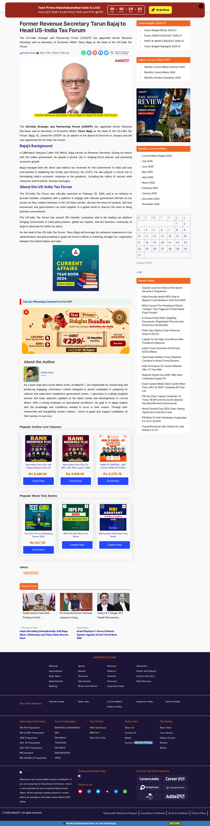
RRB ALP (94, 732)
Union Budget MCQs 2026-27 (160, 30)
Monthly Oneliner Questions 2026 (162, 77)
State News (55, 676)
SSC (57, 732)
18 (147, 242)
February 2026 (150, 188)
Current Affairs (114, 701)
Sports (81, 666)
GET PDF (175, 823)
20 (162, 242)
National (53, 666)
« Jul (139, 272)
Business (112, 666)
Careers (138, 742)
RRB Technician (98, 727)
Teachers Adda (56, 701)
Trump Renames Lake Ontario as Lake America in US (163, 428)
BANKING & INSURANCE (68, 727)
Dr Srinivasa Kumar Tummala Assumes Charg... (76, 615)
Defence (111, 671)
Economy (112, 681)
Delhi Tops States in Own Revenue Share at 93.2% (161, 332)
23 (185, 242)
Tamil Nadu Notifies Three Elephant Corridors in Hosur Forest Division (161, 359)
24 (139, 248)
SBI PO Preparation (30, 727)
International (55, 671)
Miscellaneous (144, 681)
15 (177, 236)
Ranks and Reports (146, 671)
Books (163, 748)
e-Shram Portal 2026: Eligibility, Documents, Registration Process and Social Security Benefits (162, 321)
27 (162, 248)
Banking (53, 686)
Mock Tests (165, 727)
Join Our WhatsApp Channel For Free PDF (47, 301)
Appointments (31, 573)
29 (177, 248)
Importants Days (115, 686)
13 (162, 236)
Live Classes (166, 732)
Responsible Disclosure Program (120, 813)
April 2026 (147, 177)
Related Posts (29, 586)
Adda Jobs (83, 701)
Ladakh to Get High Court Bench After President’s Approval (163, 341)
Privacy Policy (199, 813)
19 (154, 242)
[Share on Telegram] (89, 52)
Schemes (83, 676)
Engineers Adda (145, 701)
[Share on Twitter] (106, 52)
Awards (82, 671)
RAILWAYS (60, 738)
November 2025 (151, 204)
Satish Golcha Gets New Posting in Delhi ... (36, 615)
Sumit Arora (29, 52)
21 (169, 242)
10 (139, 236)
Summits (111, 676)
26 (154, 248)
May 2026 (147, 172)
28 (170, 248)
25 (147, 248)
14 (169, 236)
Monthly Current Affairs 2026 (159, 72)
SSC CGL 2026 (97, 738)
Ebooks (164, 742)
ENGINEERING (62, 753)
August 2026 (157, 156)
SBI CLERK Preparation (32, 732)
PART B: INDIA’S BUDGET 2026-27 (164, 41)
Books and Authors (87, 686)
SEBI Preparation (29, 738)
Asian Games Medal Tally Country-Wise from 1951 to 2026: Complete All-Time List (163, 387)
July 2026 (147, 161)
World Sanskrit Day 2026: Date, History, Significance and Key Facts (163, 410)
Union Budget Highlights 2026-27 (162, 46)
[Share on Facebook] (100, 52)
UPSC (58, 758)
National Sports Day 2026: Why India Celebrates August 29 (162, 377)
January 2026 (149, 193)
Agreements (84, 681)
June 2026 (148, 166)
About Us (129, 727)
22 (177, 242)
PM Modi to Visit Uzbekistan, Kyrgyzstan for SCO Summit (164, 419)
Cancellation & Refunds (153, 813)
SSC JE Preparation (30, 742)
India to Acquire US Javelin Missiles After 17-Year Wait (162, 368)
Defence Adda (114, 706)
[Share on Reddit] (95, 52)
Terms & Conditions (178, 813)
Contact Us (130, 732)
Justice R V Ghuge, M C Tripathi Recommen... (110, 615)
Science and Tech (146, 676)
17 (139, 242)
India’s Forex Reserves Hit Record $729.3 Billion (161, 350)
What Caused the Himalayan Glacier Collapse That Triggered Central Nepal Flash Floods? (163, 309)
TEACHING (60, 742)
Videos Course (167, 738)
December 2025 (151, 198)
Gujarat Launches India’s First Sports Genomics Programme (162, 289)
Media (128, 738)
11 (147, 236)
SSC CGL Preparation (31, 748)
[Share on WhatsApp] (83, 52)
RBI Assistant (26, 753)
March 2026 (148, 182)
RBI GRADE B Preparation (33, 758)
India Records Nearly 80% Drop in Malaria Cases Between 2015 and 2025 (163, 298)
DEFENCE (60, 748)
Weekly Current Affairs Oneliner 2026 (164, 67)
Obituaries (142, 666)
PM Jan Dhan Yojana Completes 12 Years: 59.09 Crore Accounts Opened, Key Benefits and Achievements (162, 400)
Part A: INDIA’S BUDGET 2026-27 (163, 35)
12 (154, 236)
